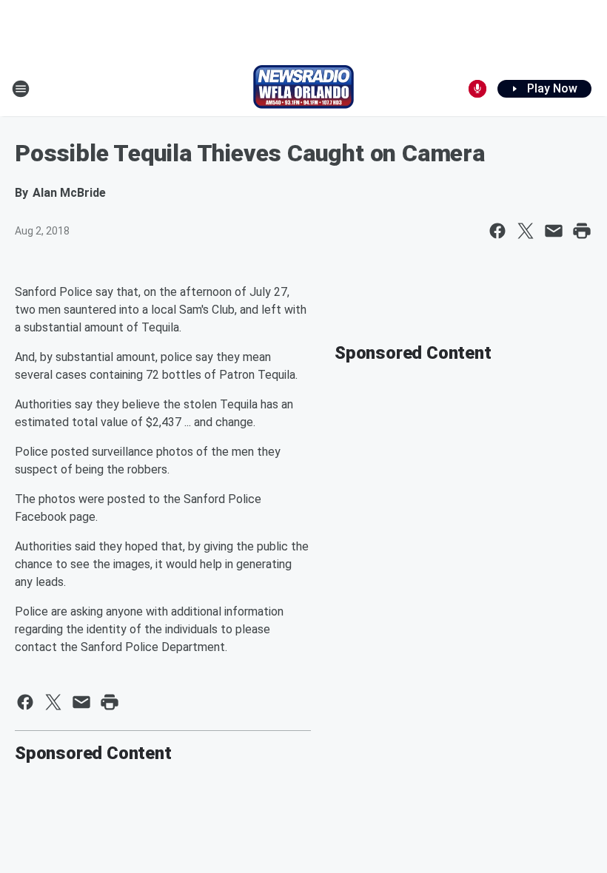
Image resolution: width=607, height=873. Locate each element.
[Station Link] (303, 88)
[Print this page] (581, 230)
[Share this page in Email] (553, 230)
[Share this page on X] (525, 230)
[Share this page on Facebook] (497, 230)
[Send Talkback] (477, 89)
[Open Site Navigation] (21, 89)
